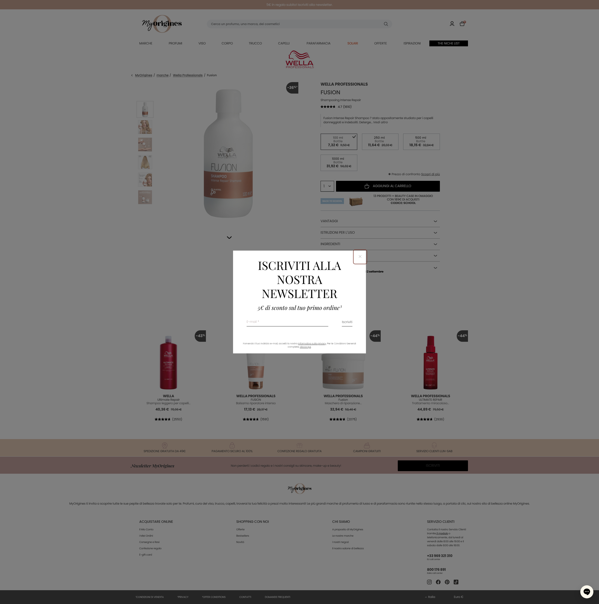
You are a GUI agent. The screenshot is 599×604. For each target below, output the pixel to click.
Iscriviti (347, 322)
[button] (586, 591)
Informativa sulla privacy (312, 344)
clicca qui (305, 347)
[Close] (360, 257)
